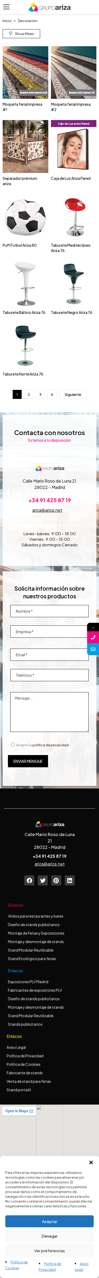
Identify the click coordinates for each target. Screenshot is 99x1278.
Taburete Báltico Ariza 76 (24, 312)
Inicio (7, 21)
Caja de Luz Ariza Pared (71, 178)
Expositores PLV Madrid (28, 981)
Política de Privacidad (25, 1055)
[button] (91, 1162)
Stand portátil (19, 1089)
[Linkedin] (70, 880)
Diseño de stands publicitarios (34, 924)
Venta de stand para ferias (29, 1081)
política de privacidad (50, 745)
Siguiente (73, 394)
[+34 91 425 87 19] (93, 637)
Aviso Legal (16, 1047)
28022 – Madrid (49, 487)
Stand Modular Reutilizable (31, 950)
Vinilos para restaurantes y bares (35, 916)
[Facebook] (29, 880)
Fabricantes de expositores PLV (35, 990)
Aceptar (49, 1221)
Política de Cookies (23, 1064)
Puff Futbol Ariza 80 (20, 245)
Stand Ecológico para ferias (32, 958)
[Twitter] (43, 880)
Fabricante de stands (25, 1072)
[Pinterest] (56, 880)
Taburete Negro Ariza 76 (71, 312)
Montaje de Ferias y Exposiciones (36, 933)
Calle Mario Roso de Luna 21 (49, 481)
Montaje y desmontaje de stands (36, 941)
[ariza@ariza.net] (93, 649)
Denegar (49, 1235)
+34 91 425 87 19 (49, 500)
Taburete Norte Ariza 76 (23, 374)
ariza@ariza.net (47, 510)
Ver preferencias (49, 1250)
